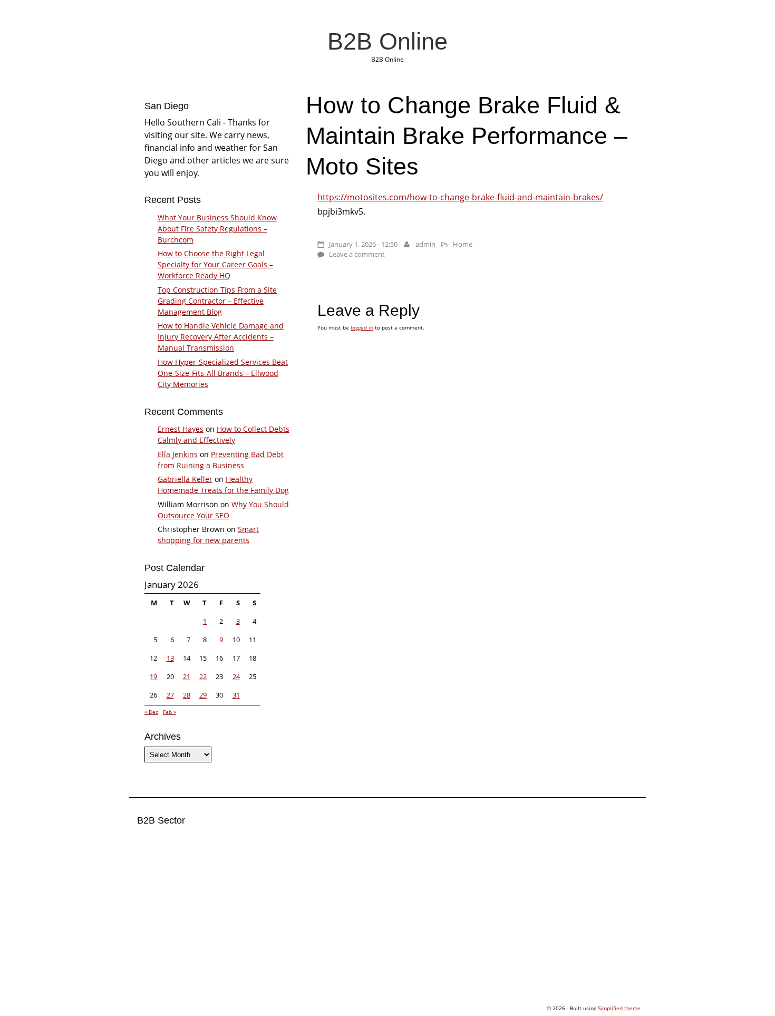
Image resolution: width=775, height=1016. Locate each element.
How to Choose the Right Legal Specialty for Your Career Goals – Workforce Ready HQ (215, 264)
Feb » (169, 711)
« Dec (151, 711)
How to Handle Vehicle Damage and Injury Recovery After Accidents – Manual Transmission (221, 337)
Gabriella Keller (185, 479)
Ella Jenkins (178, 454)
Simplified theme (619, 1008)
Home (462, 244)
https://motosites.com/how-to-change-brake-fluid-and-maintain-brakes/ (460, 197)
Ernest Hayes (181, 429)
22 (203, 676)
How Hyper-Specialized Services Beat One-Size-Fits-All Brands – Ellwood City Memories (223, 373)
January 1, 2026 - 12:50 (363, 244)
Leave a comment (357, 254)
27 (170, 695)
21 (186, 676)
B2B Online (387, 41)
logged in (362, 327)
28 (186, 695)
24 (236, 676)
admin (425, 244)
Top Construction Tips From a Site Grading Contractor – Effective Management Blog (217, 301)
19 (153, 676)
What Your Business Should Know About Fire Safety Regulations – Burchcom (217, 228)
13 (170, 658)
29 (203, 695)
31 (236, 695)
